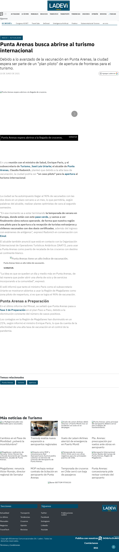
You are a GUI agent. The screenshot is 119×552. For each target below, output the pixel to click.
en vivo (105, 23)
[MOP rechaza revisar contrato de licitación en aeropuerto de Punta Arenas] (44, 458)
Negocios (44, 14)
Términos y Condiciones (10, 545)
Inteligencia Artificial (60, 23)
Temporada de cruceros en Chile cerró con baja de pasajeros (74, 471)
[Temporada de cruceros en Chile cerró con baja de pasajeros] (74, 458)
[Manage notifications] (113, 547)
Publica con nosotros (86, 538)
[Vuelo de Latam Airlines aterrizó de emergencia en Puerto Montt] (74, 428)
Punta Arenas (7, 382)
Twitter (44, 513)
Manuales (34, 14)
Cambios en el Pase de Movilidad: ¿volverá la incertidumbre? (13, 441)
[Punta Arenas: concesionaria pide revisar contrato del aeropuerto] (105, 458)
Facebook (45, 517)
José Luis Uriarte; (41, 166)
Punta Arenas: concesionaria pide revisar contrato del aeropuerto (103, 473)
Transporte (64, 14)
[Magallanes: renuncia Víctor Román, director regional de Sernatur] (13, 458)
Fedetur (75, 23)
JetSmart (46, 23)
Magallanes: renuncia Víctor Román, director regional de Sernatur (12, 471)
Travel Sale (36, 23)
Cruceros (86, 14)
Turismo (25, 166)
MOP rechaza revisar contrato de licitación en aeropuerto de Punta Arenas (44, 473)
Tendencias (75, 14)
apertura (70, 174)
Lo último (25, 14)
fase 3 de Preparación (13, 310)
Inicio (5, 38)
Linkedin (44, 525)
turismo (21, 382)
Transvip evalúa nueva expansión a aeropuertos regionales (44, 441)
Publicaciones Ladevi (67, 514)
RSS (96, 547)
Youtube (44, 529)
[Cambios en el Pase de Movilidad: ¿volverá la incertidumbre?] (13, 428)
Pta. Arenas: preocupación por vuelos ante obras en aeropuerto (103, 442)
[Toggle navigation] (5, 14)
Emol (3, 236)
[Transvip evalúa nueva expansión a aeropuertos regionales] (44, 428)
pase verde (41, 216)
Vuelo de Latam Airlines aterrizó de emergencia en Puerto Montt (74, 441)
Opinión (95, 14)
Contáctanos (91, 543)
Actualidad (15, 14)
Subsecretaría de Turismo (90, 23)
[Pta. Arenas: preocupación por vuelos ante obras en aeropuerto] (105, 428)
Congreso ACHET (22, 23)
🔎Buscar (112, 14)
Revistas (103, 14)
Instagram (45, 521)
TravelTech (54, 14)
